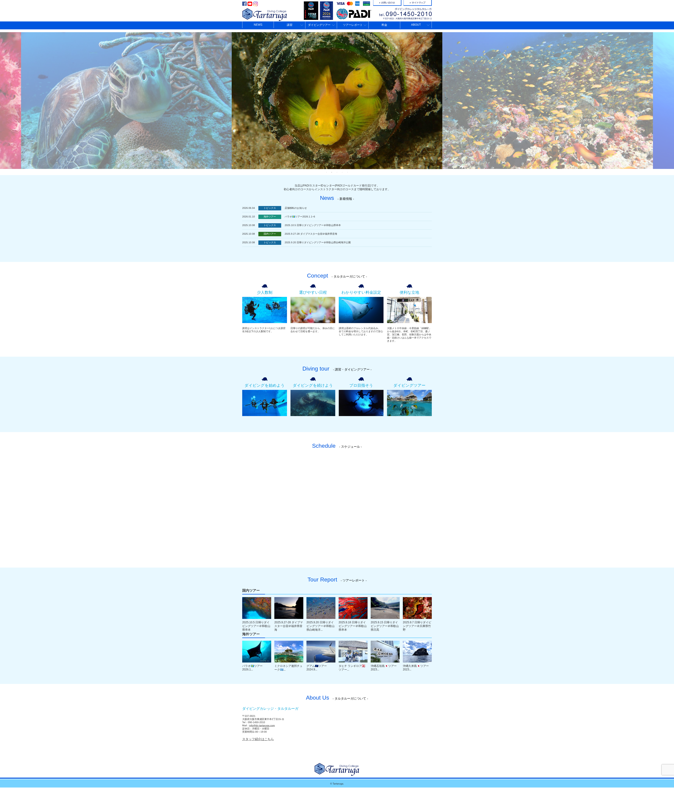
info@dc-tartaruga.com (262, 725)
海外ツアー (270, 216)
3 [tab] (337, 172)
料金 (384, 24)
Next (446, 97)
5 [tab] (347, 172)
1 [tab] (326, 172)
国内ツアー (270, 233)
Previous (228, 97)
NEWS (258, 24)
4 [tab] (342, 172)
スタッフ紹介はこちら (258, 739)
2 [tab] (331, 172)
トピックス (270, 208)
